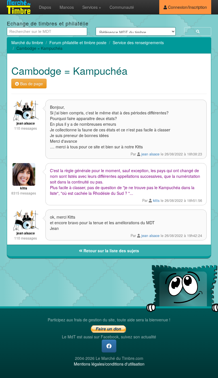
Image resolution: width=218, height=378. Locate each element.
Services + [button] (91, 7)
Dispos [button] (45, 7)
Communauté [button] (122, 7)
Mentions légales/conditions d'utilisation (109, 364)
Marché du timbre (27, 42)
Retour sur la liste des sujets (110, 250)
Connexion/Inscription (187, 7)
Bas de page (31, 83)
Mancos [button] (67, 7)
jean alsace (150, 154)
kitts (156, 200)
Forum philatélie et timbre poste (77, 42)
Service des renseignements (138, 42)
